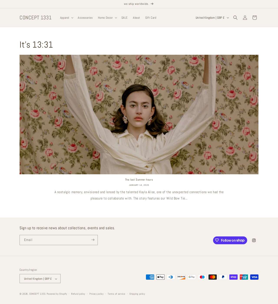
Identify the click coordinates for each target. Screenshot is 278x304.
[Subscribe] (93, 240)
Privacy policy (96, 293)
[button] (66, 17)
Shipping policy (137, 293)
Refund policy (78, 293)
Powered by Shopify (57, 294)
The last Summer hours (139, 179)
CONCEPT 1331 (37, 294)
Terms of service (116, 293)
